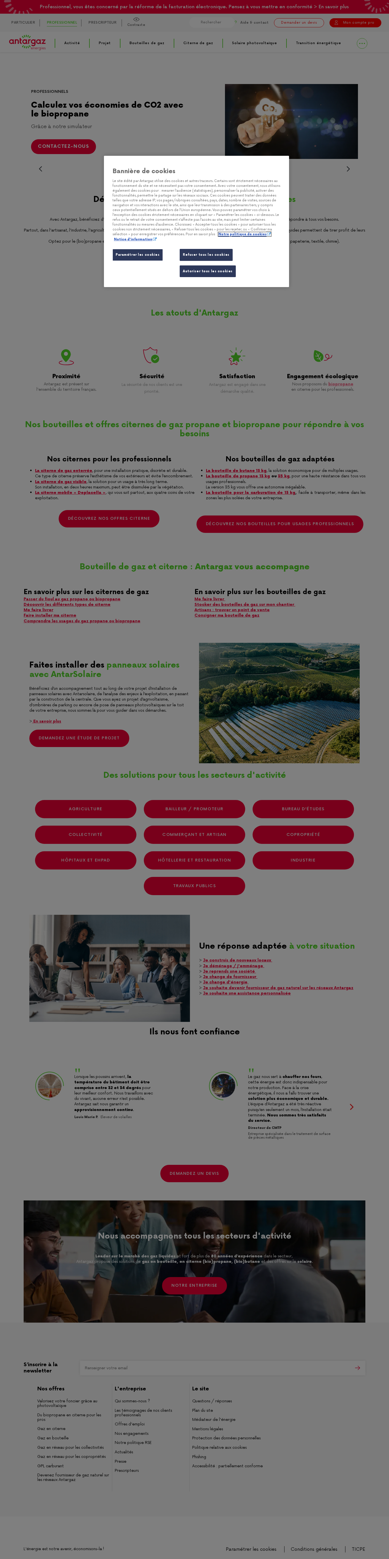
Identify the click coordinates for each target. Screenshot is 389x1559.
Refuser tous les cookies (206, 255)
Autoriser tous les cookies (208, 271)
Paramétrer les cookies (138, 255)
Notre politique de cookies (242, 234)
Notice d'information (133, 239)
